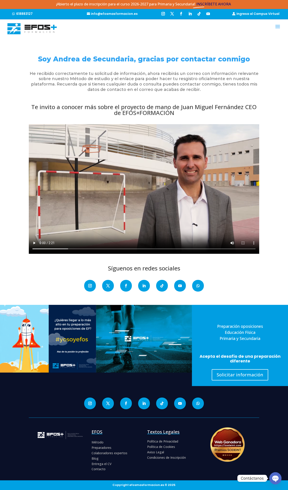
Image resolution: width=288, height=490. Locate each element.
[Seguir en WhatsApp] (198, 286)
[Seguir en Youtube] (208, 13)
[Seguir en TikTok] (199, 13)
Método (98, 442)
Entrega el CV (102, 464)
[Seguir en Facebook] (181, 13)
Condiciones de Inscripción (166, 457)
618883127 (24, 13)
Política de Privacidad (162, 441)
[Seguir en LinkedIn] (190, 13)
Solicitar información (240, 375)
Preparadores (101, 447)
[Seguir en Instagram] (163, 13)
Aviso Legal (155, 452)
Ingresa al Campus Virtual (257, 13)
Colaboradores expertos (109, 453)
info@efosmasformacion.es (114, 13)
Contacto (99, 469)
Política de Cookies (161, 447)
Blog (95, 458)
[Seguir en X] (172, 13)
